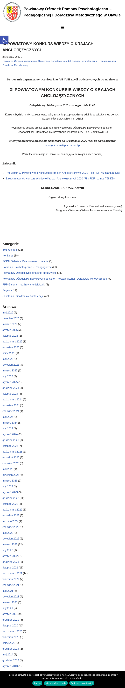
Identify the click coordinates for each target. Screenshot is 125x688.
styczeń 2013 (10, 666)
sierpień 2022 (10, 521)
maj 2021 (7, 590)
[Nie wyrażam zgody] (121, 679)
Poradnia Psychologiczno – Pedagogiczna (27, 267)
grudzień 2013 (10, 660)
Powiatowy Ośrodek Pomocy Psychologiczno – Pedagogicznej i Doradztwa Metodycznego (54, 278)
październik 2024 (12, 399)
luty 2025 (7, 376)
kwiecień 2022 (10, 538)
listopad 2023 (10, 446)
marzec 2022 (9, 544)
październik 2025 (12, 341)
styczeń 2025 (10, 382)
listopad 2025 (10, 335)
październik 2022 (12, 509)
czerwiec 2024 (10, 411)
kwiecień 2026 (10, 318)
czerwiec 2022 (10, 527)
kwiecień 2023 (10, 475)
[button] (4, 40)
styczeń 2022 (10, 556)
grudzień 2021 (10, 561)
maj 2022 (7, 533)
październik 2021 (12, 573)
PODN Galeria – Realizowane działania (25, 261)
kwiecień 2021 (10, 596)
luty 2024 (7, 428)
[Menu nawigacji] (62, 27)
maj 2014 (7, 654)
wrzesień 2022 (10, 515)
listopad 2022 (10, 504)
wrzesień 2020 (10, 637)
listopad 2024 (10, 393)
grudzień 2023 (10, 440)
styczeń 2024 (10, 434)
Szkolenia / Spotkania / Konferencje (23, 296)
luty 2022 (7, 550)
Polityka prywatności (82, 683)
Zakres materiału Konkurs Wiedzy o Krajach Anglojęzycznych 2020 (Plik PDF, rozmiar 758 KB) (60, 178)
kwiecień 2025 (10, 364)
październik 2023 (12, 451)
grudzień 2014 (10, 648)
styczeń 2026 (10, 330)
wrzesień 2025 (10, 347)
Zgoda (37, 683)
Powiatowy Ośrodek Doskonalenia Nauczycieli (26, 61)
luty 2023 (7, 486)
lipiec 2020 (8, 643)
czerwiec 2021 (10, 585)
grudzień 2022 (10, 498)
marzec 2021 (9, 602)
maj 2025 (7, 359)
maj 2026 (7, 312)
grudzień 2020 (10, 619)
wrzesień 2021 (10, 579)
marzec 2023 (9, 480)
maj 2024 (7, 417)
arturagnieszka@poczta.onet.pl (62, 145)
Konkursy (7, 255)
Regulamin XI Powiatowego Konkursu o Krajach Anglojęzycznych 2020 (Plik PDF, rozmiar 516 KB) (63, 172)
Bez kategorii (10, 249)
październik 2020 (12, 631)
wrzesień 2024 (10, 405)
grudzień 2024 (10, 388)
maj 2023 (7, 469)
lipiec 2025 (8, 353)
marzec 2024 (9, 422)
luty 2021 (7, 608)
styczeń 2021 (10, 614)
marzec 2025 (9, 370)
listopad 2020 (10, 625)
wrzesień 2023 (10, 457)
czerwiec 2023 (10, 463)
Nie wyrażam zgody (56, 683)
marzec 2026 (9, 324)
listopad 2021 (10, 567)
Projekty (7, 290)
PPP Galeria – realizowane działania (23, 284)
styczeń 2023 (10, 492)
